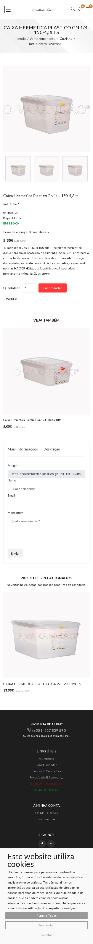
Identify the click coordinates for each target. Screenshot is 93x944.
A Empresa (46, 758)
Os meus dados (46, 813)
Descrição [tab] (51, 449)
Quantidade (11, 288)
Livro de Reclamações (46, 783)
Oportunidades (46, 765)
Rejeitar (46, 935)
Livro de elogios (46, 790)
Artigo (12, 465)
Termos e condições (46, 771)
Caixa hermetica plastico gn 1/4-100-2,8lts (32, 420)
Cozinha (66, 38)
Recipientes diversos (45, 44)
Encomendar (52, 288)
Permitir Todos (47, 915)
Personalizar (46, 925)
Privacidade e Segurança (46, 777)
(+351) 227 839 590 (48, 730)
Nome (12, 480)
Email (11, 495)
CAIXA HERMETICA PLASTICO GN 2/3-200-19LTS (42, 684)
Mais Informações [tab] (23, 449)
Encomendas (47, 819)
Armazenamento (43, 38)
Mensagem (15, 512)
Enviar (15, 553)
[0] (80, 9)
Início (21, 38)
